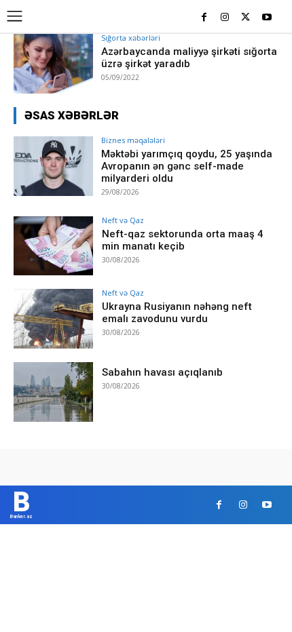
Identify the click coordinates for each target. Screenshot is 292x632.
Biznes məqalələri (133, 140)
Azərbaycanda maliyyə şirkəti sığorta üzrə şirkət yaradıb (189, 57)
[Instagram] (225, 17)
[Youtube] (266, 17)
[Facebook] (204, 17)
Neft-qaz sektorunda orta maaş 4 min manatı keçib (182, 240)
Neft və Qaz (123, 220)
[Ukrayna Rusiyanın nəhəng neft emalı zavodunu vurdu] (53, 319)
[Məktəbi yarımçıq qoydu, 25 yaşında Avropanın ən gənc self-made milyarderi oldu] (53, 166)
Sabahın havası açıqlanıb (162, 372)
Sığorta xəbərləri (130, 37)
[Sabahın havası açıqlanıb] (53, 392)
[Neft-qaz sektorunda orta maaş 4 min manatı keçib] (53, 246)
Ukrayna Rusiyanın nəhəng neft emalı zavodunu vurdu (177, 312)
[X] (245, 17)
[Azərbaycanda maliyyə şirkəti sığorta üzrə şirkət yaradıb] (53, 64)
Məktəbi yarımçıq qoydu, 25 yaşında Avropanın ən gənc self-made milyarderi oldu (186, 166)
